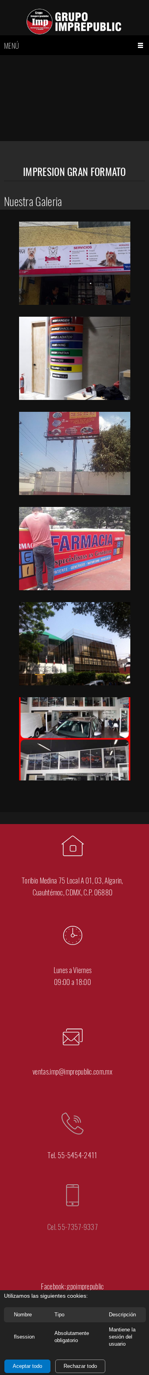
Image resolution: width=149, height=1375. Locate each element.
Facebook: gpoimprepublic (72, 1286)
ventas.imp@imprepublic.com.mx (72, 1071)
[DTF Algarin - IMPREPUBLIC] (74, 21)
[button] (74, 265)
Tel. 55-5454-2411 (72, 1155)
